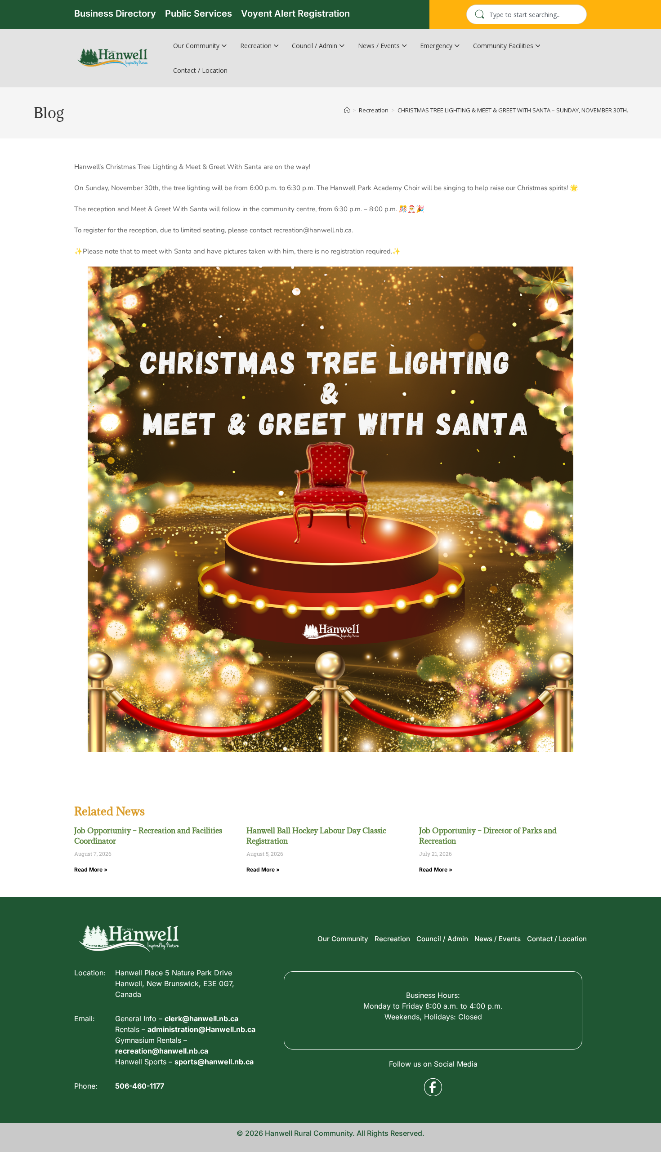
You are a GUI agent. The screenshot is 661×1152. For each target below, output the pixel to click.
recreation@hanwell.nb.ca (161, 1050)
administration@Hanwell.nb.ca (201, 1029)
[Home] (347, 110)
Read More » (90, 869)
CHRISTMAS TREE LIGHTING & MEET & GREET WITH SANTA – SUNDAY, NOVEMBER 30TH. (512, 110)
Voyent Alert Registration (295, 13)
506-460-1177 (139, 1085)
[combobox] (526, 14)
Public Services (198, 13)
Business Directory (115, 13)
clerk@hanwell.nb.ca (201, 1018)
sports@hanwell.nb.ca (214, 1061)
